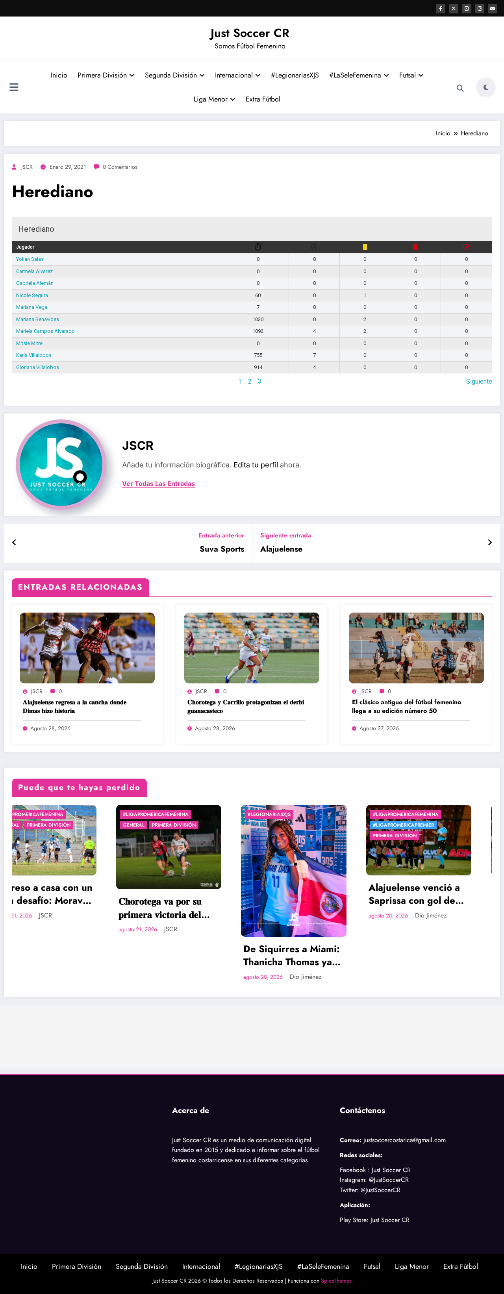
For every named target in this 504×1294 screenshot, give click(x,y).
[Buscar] (460, 88)
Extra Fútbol (263, 99)
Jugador (25, 247)
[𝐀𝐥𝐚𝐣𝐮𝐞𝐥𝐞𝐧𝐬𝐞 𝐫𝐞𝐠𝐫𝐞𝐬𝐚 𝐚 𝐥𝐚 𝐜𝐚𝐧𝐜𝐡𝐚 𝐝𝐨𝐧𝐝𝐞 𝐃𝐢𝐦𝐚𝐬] (87, 647)
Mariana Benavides (37, 319)
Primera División (102, 75)
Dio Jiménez (201, 976)
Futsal (407, 75)
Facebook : (355, 1169)
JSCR (27, 167)
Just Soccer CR (250, 32)
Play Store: (354, 1219)
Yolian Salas (30, 259)
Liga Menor (211, 99)
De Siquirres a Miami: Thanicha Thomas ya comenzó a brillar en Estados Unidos (187, 955)
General (30, 825)
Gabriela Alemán (35, 283)
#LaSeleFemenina (355, 75)
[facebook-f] (440, 8)
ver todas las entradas (158, 483)
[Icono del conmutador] (14, 88)
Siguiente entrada (285, 535)
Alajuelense (281, 549)
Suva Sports (222, 549)
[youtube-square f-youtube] (466, 8)
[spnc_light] (486, 87)
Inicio (59, 75)
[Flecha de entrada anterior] (14, 543)
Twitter (348, 1189)
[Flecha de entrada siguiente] (489, 543)
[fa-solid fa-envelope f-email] (492, 8)
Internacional (234, 75)
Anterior (22, 381)
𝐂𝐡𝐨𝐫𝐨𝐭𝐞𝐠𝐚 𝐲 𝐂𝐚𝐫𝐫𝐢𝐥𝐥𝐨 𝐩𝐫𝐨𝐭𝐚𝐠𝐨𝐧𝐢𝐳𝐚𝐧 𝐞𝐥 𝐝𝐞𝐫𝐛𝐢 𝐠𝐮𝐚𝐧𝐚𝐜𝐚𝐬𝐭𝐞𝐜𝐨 (245, 706)
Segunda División (171, 75)
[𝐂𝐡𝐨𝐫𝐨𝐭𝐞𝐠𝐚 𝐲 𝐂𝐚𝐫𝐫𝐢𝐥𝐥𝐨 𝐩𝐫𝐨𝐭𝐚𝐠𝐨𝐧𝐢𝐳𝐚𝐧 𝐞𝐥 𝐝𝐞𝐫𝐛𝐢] (251, 647)
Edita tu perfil (255, 465)
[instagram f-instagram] (479, 8)
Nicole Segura (32, 295)
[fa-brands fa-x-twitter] (453, 8)
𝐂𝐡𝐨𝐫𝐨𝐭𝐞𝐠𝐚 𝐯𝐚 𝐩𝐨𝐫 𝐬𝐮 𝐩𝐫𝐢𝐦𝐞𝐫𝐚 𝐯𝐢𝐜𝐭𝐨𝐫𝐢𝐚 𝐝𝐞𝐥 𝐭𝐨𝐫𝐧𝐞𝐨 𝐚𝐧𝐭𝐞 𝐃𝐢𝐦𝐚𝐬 (56, 908)
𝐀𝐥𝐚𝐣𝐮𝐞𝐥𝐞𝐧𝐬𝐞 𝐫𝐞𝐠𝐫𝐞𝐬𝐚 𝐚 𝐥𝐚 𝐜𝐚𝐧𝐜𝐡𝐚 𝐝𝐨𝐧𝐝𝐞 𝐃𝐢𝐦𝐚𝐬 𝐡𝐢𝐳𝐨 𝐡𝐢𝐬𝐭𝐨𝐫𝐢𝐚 (74, 706)
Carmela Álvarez (34, 271)
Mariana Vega (31, 307)
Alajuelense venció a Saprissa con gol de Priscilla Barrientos (310, 894)
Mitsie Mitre (29, 343)
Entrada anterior (221, 535)
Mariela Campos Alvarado (45, 331)
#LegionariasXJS (295, 75)
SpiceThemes (336, 1281)
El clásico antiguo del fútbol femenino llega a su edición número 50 (406, 706)
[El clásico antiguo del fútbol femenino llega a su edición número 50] (416, 647)
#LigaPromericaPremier (299, 825)
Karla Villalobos (34, 355)
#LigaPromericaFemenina (52, 814)
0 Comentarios (120, 167)
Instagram (352, 1179)
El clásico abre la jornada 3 (426, 894)
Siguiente (479, 381)
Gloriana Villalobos (37, 367)
